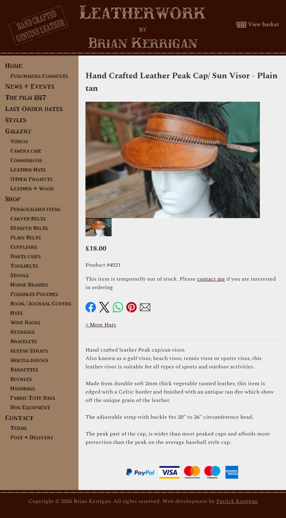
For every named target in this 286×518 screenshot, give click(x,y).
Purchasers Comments (39, 75)
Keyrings (22, 331)
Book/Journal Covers (40, 303)
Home (13, 65)
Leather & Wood (32, 188)
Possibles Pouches (34, 293)
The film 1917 (25, 97)
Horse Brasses (29, 284)
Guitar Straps (29, 350)
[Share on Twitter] (104, 307)
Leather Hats (28, 169)
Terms (18, 427)
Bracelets (23, 341)
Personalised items (35, 209)
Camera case (26, 150)
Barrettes (24, 369)
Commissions (26, 160)
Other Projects (31, 178)
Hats (16, 312)
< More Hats (100, 325)
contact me (211, 279)
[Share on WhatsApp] (118, 307)
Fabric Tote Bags (32, 397)
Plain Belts (25, 237)
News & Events (29, 86)
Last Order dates (34, 108)
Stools (19, 275)
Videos (19, 141)
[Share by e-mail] (145, 307)
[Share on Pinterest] (131, 307)
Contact (19, 417)
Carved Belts (28, 218)
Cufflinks (23, 246)
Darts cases (25, 256)
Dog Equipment (30, 407)
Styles (16, 119)
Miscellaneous (29, 360)
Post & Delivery (31, 437)
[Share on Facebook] (90, 307)
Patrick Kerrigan (237, 501)
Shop (13, 198)
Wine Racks (25, 322)
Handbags (22, 388)
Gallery (18, 131)
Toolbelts (24, 265)
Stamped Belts (29, 227)
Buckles (21, 378)
